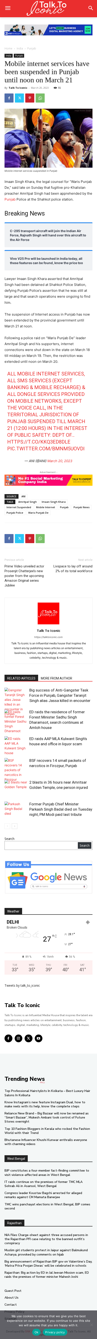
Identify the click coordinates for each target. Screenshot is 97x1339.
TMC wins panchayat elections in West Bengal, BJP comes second (47, 1206)
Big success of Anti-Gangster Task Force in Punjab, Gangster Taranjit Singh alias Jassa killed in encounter (59, 695)
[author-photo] (48, 624)
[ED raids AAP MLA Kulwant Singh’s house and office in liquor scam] (16, 745)
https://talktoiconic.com (48, 637)
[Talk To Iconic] (48, 8)
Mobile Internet (45, 507)
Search (9, 838)
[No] (91, 1324)
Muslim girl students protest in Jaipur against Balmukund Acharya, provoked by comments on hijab (46, 1252)
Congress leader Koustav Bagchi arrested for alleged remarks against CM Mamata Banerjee (43, 1195)
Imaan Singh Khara (54, 501)
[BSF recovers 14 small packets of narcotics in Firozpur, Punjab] (16, 770)
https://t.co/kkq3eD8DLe (38, 442)
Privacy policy (55, 1332)
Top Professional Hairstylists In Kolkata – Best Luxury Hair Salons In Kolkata (47, 1093)
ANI (23, 496)
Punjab (31, 48)
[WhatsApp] (40, 98)
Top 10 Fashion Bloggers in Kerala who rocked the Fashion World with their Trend (47, 1131)
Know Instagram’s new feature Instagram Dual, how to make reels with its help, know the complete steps (45, 1104)
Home (8, 48)
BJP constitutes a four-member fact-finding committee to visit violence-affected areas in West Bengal (47, 1172)
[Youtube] (39, 1038)
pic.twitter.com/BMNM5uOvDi (46, 448)
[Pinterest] (29, 98)
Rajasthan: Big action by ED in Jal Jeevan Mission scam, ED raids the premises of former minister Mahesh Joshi (47, 1274)
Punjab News (82, 507)
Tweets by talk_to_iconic (22, 985)
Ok (37, 1332)
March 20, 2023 (59, 461)
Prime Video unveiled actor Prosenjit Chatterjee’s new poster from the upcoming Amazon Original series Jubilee (24, 575)
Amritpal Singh (27, 501)
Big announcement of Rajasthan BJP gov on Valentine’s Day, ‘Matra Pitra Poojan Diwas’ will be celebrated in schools (48, 1263)
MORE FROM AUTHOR (56, 678)
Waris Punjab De (38, 512)
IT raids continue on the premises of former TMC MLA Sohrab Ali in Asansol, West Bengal (44, 1184)
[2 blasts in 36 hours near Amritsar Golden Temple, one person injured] (16, 787)
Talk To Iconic (18, 87)
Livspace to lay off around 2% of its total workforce (72, 568)
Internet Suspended (19, 507)
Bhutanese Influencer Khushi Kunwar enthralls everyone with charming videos (46, 1142)
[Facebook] (9, 98)
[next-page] (14, 826)
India (20, 48)
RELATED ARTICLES (21, 678)
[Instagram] (19, 1038)
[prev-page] (7, 826)
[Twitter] (19, 98)
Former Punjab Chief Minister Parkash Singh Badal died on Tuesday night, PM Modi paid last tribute (60, 809)
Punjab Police (15, 512)
